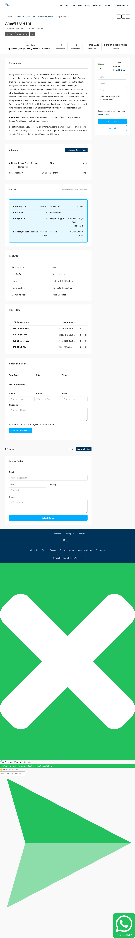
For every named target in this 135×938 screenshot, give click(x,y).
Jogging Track (18, 274)
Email (64, 393)
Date (38, 375)
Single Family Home (45, 16)
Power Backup (18, 288)
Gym (54, 267)
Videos (108, 5)
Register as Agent (67, 550)
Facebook (56, 533)
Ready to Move (22, 34)
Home (10, 16)
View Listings (119, 70)
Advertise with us (85, 550)
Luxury (87, 5)
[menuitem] (121, 5)
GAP (32, 34)
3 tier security (18, 267)
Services (97, 5)
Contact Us (100, 550)
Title (11, 484)
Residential (19, 16)
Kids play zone (59, 274)
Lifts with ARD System (63, 281)
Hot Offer (77, 5)
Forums (53, 550)
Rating (53, 484)
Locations (63, 5)
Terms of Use (47, 424)
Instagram (69, 533)
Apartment (31, 16)
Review (12, 497)
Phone (39, 393)
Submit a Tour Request (20, 430)
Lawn (14, 281)
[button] (119, 17)
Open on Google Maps (77, 150)
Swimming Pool (19, 294)
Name (12, 393)
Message (13, 404)
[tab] (48, 322)
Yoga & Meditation (61, 294)
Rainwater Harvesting (62, 288)
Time (64, 375)
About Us (34, 550)
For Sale (10, 34)
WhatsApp (113, 128)
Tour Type (14, 375)
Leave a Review (83, 449)
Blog (43, 550)
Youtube (82, 533)
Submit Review (48, 518)
